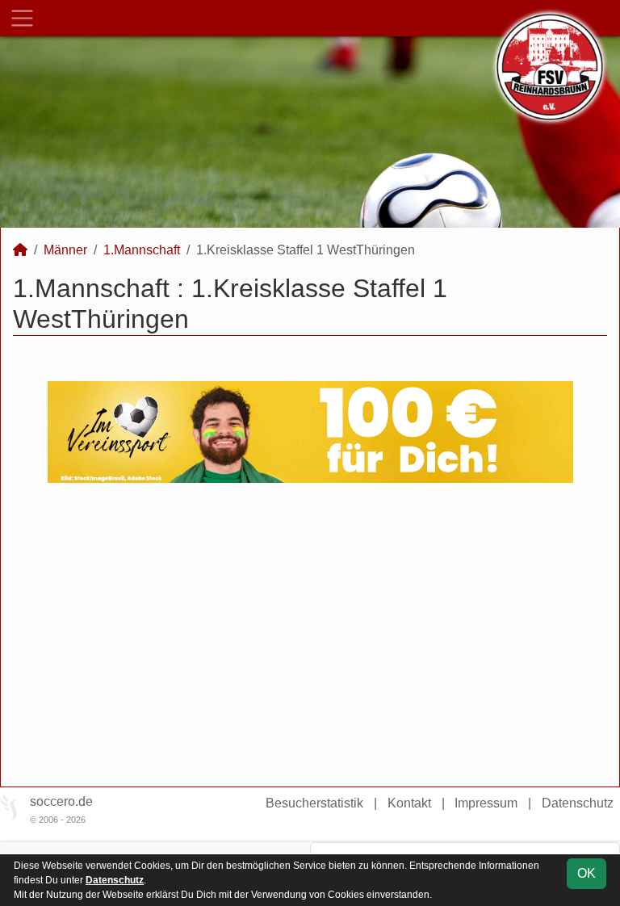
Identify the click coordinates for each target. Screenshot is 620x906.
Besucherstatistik (314, 803)
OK (586, 873)
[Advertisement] (310, 635)
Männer (65, 250)
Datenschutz (578, 803)
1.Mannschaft (141, 250)
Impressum (486, 803)
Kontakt (409, 803)
